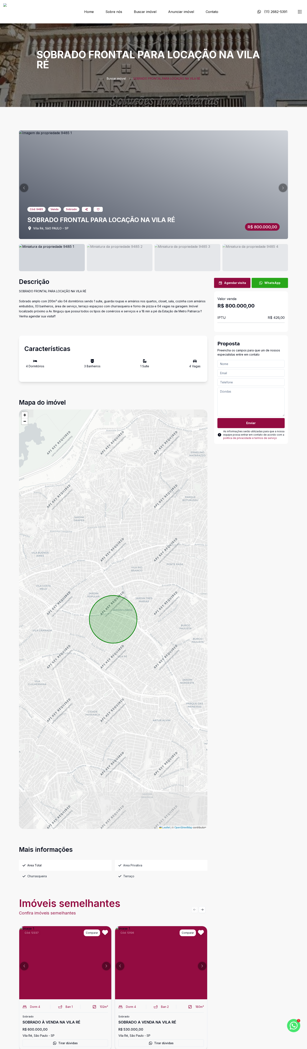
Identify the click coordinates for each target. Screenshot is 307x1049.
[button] (24, 188)
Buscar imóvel (145, 12)
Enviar (251, 423)
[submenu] (300, 11)
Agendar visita (235, 283)
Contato (212, 12)
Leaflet (166, 827)
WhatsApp (272, 283)
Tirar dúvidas (68, 1043)
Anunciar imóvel (181, 12)
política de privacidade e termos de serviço (250, 438)
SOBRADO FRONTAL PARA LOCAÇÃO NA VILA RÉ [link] (166, 78)
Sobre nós (113, 12)
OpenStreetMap (183, 827)
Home (89, 12)
